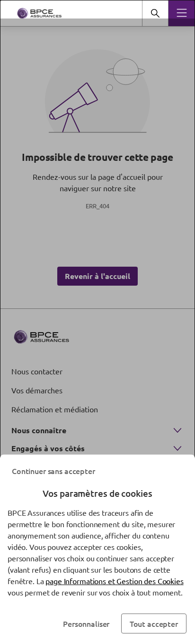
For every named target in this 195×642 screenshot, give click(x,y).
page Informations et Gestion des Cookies (114, 581)
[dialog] (97, 321)
